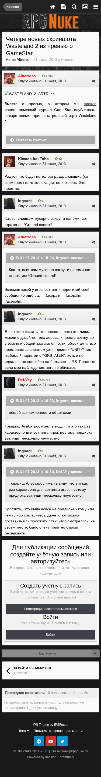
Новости (67, 60)
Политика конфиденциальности (58, 731)
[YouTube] (51, 741)
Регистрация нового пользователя (50, 609)
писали (90, 104)
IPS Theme (41, 725)
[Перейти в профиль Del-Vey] (9, 382)
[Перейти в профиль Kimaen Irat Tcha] (9, 161)
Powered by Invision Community (50, 757)
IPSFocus (61, 725)
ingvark (25, 201)
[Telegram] (39, 741)
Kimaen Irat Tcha (33, 159)
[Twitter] (62, 741)
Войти (50, 635)
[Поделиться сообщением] (93, 81)
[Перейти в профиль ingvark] (9, 203)
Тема (23, 731)
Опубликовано (42, 81)
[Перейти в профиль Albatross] (9, 78)
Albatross (24, 60)
